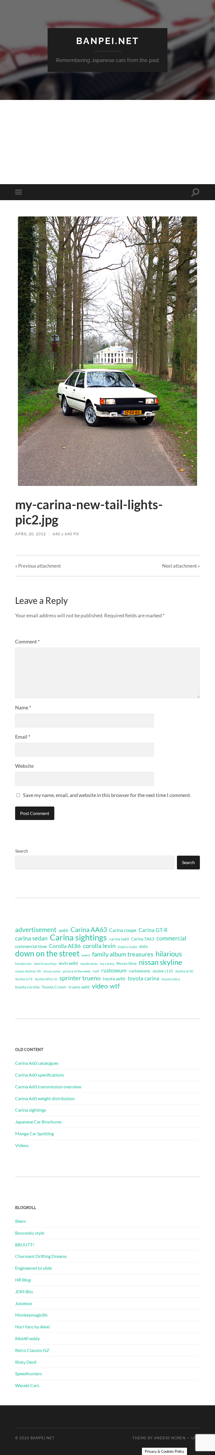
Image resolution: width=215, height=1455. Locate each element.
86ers (20, 1221)
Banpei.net (107, 41)
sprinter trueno (80, 978)
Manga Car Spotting (34, 1133)
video (100, 986)
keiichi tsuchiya (45, 963)
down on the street (47, 953)
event (86, 955)
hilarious (169, 953)
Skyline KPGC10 (46, 979)
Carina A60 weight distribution (45, 1098)
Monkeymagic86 (31, 1314)
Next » (181, 566)
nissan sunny (51, 971)
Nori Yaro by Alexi (32, 1326)
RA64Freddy (27, 1338)
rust (96, 971)
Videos (22, 1145)
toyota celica (171, 979)
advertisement (36, 929)
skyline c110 (163, 971)
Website (24, 766)
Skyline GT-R (23, 979)
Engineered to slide (33, 1268)
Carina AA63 (89, 929)
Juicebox (23, 1303)
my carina (107, 963)
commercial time (31, 946)
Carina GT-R (153, 930)
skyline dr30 (184, 971)
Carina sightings (78, 937)
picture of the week (76, 971)
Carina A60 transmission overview (48, 1086)
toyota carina (143, 978)
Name (23, 707)
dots (143, 946)
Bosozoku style (29, 1232)
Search (21, 850)
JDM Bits (24, 1291)
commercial (171, 938)
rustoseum (114, 970)
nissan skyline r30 (28, 971)
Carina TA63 (142, 938)
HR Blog (23, 1279)
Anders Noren (170, 1438)
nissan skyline (160, 962)
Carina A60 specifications (39, 1074)
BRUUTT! (24, 1244)
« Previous (38, 566)
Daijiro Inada (127, 947)
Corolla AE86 (65, 946)
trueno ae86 (79, 987)
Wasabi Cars (27, 1385)
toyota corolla (27, 987)
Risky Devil (25, 1362)
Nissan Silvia (126, 963)
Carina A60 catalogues (37, 1063)
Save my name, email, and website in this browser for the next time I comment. (107, 795)
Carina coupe (122, 930)
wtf (115, 986)
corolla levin (99, 945)
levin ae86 (68, 963)
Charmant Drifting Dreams (41, 1256)
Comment (27, 641)
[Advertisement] (107, 142)
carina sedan (31, 938)
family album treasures (122, 954)
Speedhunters (28, 1373)
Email (22, 737)
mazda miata (89, 963)
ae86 (63, 930)
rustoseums (139, 970)
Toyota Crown (54, 987)
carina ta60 (119, 939)
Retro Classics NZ (32, 1350)
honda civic (23, 963)
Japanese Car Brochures (38, 1121)
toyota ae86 (114, 978)
